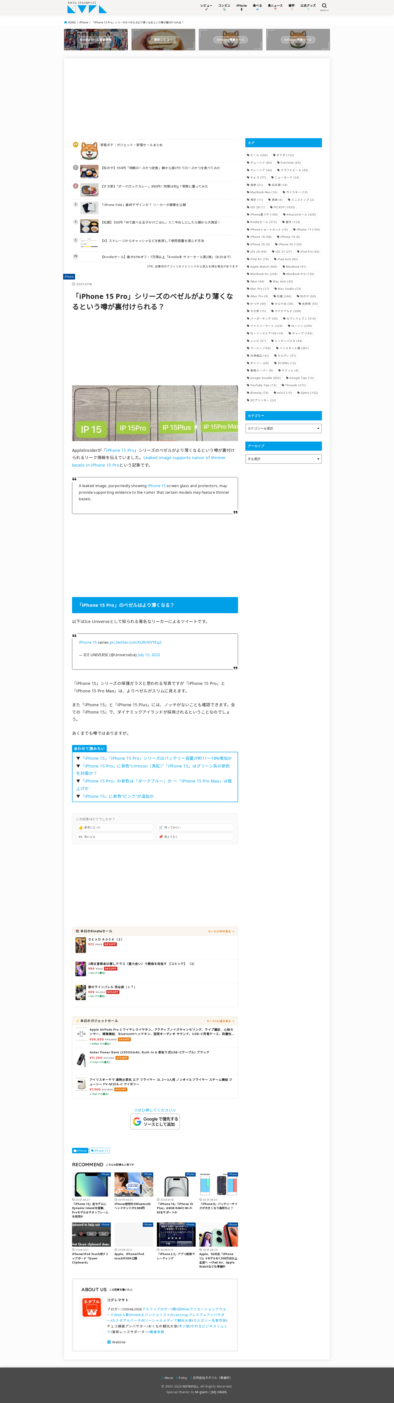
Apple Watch (263, 267)
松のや (308, 296)
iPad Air (259, 259)
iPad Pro (310, 252)
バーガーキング (264, 318)
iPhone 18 (261, 237)
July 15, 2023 (149, 654)
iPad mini (287, 259)
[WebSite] (116, 1342)
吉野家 (310, 304)
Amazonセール (301, 214)
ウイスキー (297, 192)
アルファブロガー (156, 1309)
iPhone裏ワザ (264, 214)
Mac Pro (259, 289)
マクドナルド (288, 311)
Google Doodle (265, 378)
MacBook (296, 267)
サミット (290, 370)
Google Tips (302, 378)
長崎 (277, 200)
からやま (284, 304)
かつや (258, 304)
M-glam (201, 1392)
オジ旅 (184, 1326)
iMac (257, 281)
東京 (256, 200)
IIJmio (309, 393)
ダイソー (259, 363)
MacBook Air (264, 274)
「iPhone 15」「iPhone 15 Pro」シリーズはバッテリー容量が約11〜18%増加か (156, 758)
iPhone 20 (260, 244)
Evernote (291, 163)
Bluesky (259, 393)
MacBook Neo (263, 192)
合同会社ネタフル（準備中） (212, 1378)
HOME (72, 22)
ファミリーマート (266, 326)
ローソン (301, 326)
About (168, 1378)
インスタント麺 (294, 348)
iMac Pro (259, 296)
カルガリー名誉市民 (209, 1320)
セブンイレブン (301, 318)
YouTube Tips (263, 385)
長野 (256, 185)
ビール (259, 155)
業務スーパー (261, 370)
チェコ (258, 177)
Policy (183, 1378)
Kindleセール (263, 222)
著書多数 (157, 1331)
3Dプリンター (263, 400)
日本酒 (280, 185)
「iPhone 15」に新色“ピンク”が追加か (117, 796)
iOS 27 (283, 252)
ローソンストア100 (266, 333)
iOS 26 (258, 252)
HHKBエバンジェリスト (150, 1314)
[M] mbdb (219, 1392)
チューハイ (261, 163)
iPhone (83, 22)
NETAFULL (190, 1386)
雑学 (293, 222)
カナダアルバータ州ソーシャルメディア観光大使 (152, 1320)
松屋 (284, 296)
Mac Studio (289, 289)
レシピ (258, 341)
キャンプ (302, 333)
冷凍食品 (259, 356)
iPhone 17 (308, 229)
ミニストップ (302, 200)
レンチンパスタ (288, 341)
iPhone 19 (290, 237)
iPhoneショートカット (269, 229)
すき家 (258, 311)
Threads (295, 385)
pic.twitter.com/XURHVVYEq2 (136, 642)
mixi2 (284, 393)
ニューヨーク (287, 177)
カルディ (287, 356)
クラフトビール (294, 170)
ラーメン (260, 348)
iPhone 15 (157, 485)
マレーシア (261, 170)
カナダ (285, 155)
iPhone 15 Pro (120, 450)
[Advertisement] (155, 98)
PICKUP (284, 207)
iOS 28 (257, 207)
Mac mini (283, 281)
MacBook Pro (300, 274)
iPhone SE (290, 244)
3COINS (287, 363)
